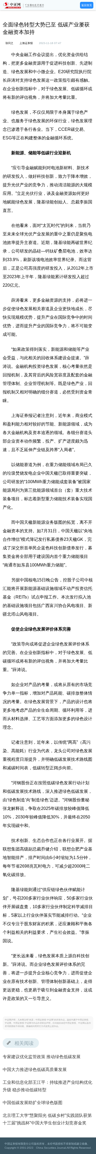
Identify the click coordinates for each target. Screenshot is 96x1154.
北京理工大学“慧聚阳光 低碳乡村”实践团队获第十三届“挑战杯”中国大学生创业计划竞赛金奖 (47, 1119)
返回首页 (86, 5)
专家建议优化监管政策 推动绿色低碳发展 (42, 1056)
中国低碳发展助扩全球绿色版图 (32, 1102)
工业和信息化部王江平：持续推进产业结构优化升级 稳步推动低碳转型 (47, 1086)
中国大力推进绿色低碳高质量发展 (35, 1069)
